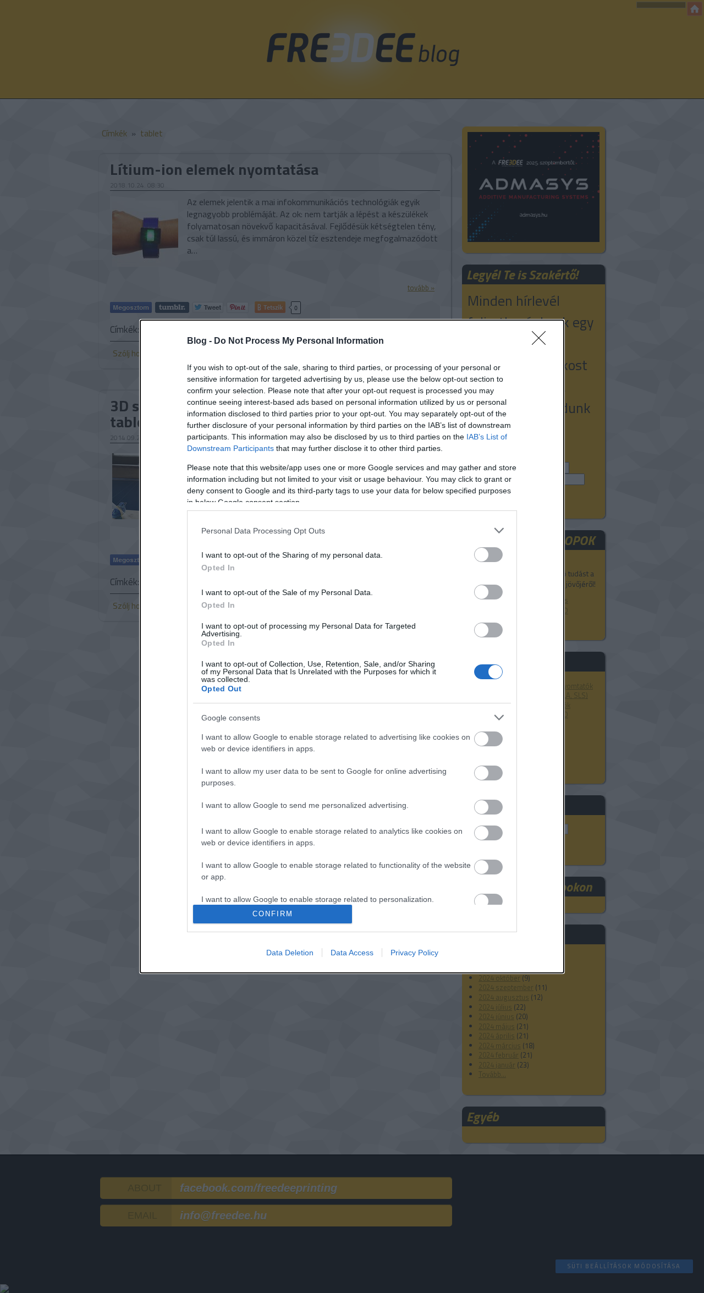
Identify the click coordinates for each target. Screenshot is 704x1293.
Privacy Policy (414, 952)
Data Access (352, 952)
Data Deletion (290, 952)
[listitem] (352, 530)
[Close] (542, 341)
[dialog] (352, 646)
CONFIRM (272, 914)
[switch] (488, 554)
